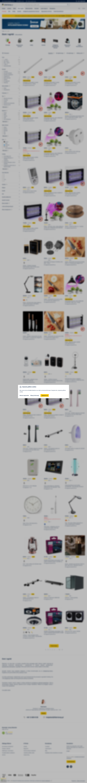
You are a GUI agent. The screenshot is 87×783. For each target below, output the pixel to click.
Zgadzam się (45, 395)
